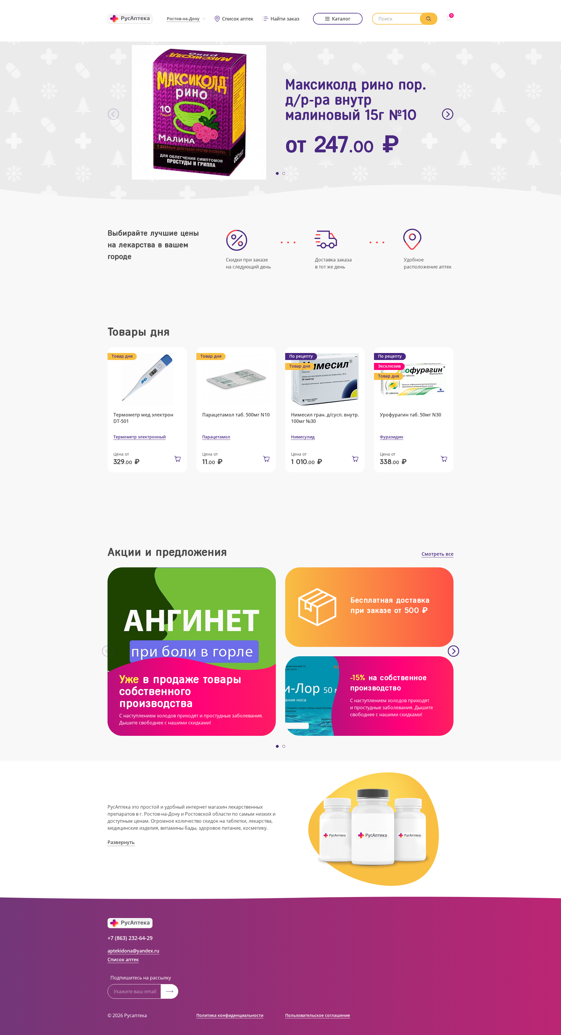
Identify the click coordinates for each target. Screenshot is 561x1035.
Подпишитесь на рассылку (140, 977)
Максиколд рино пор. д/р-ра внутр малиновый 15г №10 (355, 100)
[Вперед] (447, 114)
